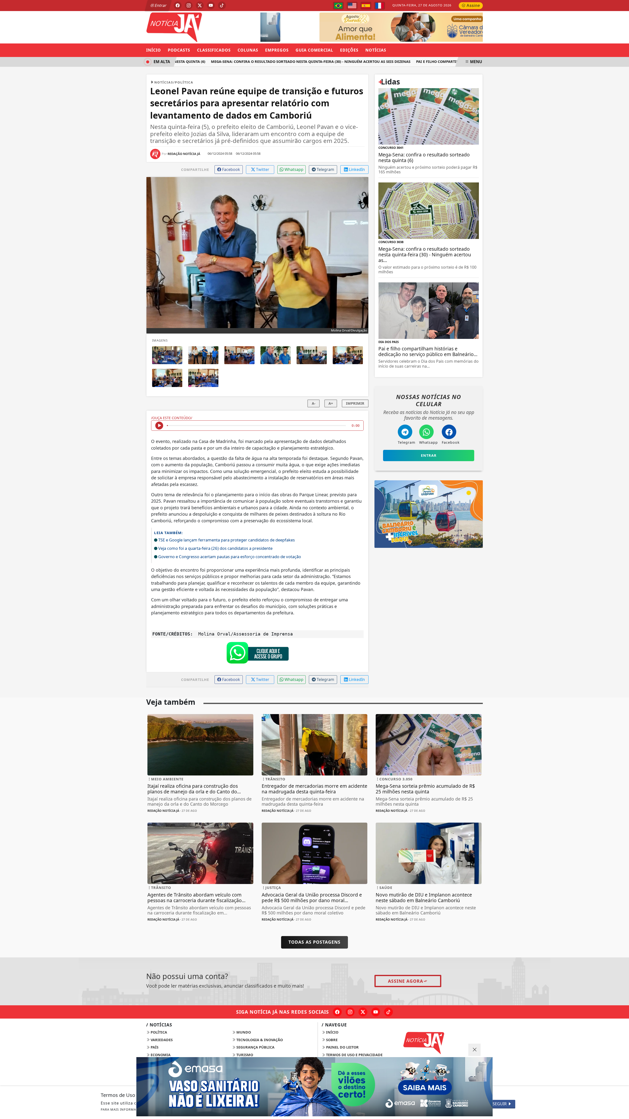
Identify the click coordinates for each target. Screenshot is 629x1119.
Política (158, 1032)
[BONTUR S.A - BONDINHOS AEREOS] (428, 513)
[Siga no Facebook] (178, 5)
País (154, 1047)
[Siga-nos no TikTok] (388, 1012)
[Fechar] (474, 1050)
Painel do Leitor (342, 1047)
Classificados (214, 50)
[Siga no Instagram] (189, 5)
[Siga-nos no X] (362, 1012)
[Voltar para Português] (338, 6)
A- (313, 403)
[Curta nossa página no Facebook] (337, 1012)
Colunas (248, 50)
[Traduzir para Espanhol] (365, 6)
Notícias (375, 50)
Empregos (277, 50)
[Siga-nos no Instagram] (350, 1012)
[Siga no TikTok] (222, 5)
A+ (331, 403)
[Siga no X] (200, 5)
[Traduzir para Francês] (379, 6)
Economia (160, 1054)
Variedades (161, 1039)
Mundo (243, 1032)
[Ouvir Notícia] (159, 425)
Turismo (244, 1054)
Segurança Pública (254, 1047)
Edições (349, 50)
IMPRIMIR (355, 403)
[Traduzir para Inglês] (352, 6)
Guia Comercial (314, 50)
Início (153, 50)
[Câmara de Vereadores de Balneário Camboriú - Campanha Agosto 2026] (387, 26)
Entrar (160, 5)
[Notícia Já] (200, 26)
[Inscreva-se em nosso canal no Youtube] (375, 1012)
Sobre (331, 1039)
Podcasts (179, 50)
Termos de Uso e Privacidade (354, 1054)
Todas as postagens (314, 942)
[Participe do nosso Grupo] (257, 654)
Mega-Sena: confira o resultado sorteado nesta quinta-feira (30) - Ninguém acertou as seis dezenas (293, 61)
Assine (473, 5)
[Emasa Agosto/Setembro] (314, 1086)
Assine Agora (405, 981)
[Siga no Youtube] (211, 5)
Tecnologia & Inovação (259, 1039)
